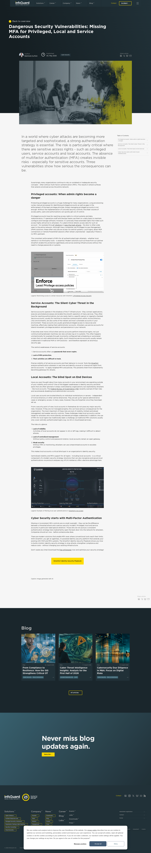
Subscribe (47, 754)
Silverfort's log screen (76, 511)
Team (33, 818)
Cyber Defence (9, 815)
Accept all (98, 844)
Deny (116, 844)
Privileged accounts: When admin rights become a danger (131, 140)
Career (52, 3)
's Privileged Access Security (82, 295)
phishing (58, 225)
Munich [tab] (128, 829)
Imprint (22, 847)
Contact (113, 3)
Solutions (40, 3)
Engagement (35, 824)
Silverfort (94, 363)
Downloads (49, 815)
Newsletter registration (125, 811)
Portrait (34, 815)
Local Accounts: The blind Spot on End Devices (131, 148)
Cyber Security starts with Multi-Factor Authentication (129, 153)
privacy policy (92, 830)
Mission (34, 821)
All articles (75, 692)
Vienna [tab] (143, 829)
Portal (121, 818)
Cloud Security (9, 830)
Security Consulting (10, 827)
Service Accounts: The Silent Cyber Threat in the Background (131, 145)
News (78, 3)
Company (66, 3)
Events (48, 821)
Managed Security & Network (13, 821)
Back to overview (21, 21)
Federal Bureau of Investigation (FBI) (65, 389)
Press (47, 824)
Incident (124, 3)
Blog (91, 3)
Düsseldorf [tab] (136, 829)
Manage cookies (80, 844)
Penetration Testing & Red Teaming (15, 824)
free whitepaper (65, 550)
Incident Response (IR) (11, 818)
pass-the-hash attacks (72, 225)
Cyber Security (65, 54)
